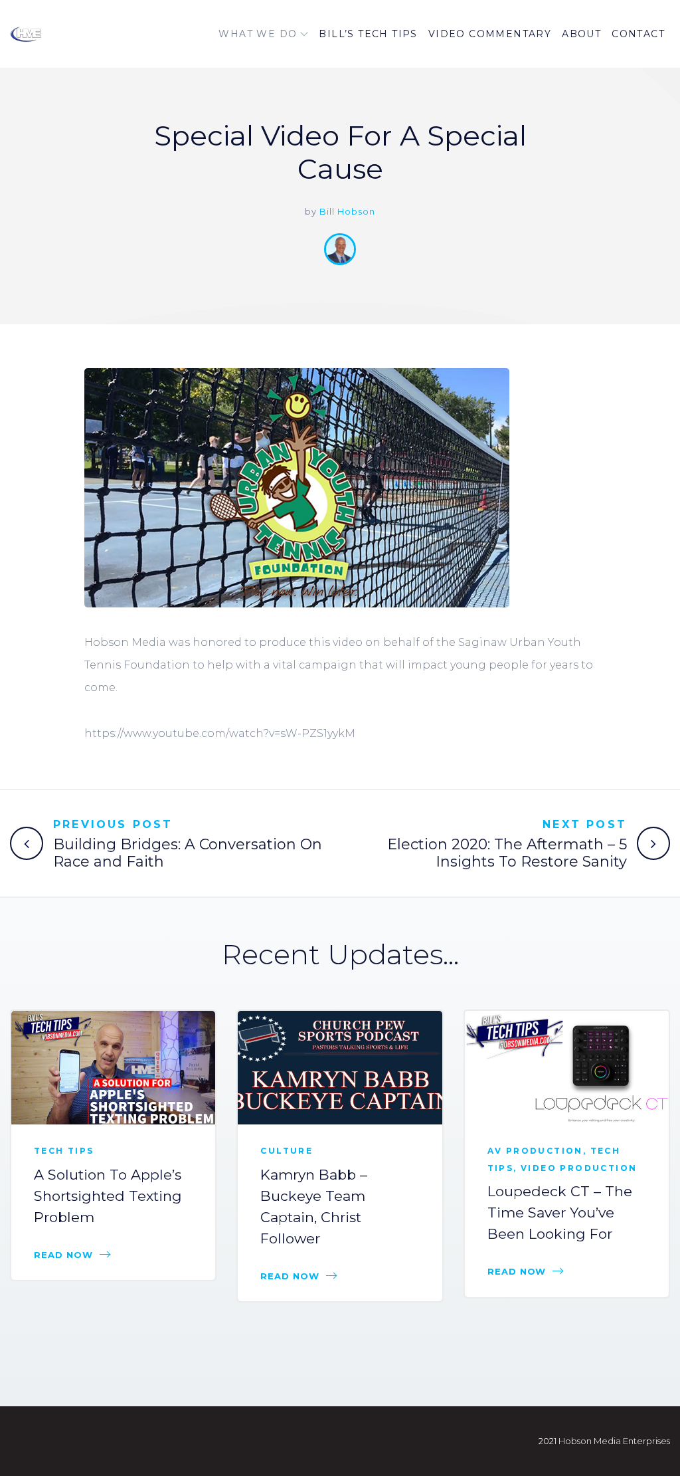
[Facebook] (631, 379)
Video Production (579, 1168)
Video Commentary (489, 34)
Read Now (63, 1254)
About (581, 34)
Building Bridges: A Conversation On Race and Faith (187, 853)
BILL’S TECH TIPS (368, 34)
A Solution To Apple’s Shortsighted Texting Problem (108, 1195)
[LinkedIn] (631, 438)
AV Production (535, 1151)
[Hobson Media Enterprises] (64, 34)
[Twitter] (631, 408)
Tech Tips (64, 1151)
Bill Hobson (347, 211)
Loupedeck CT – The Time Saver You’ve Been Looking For (559, 1212)
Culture (286, 1151)
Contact (638, 34)
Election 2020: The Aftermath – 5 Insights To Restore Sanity (507, 853)
